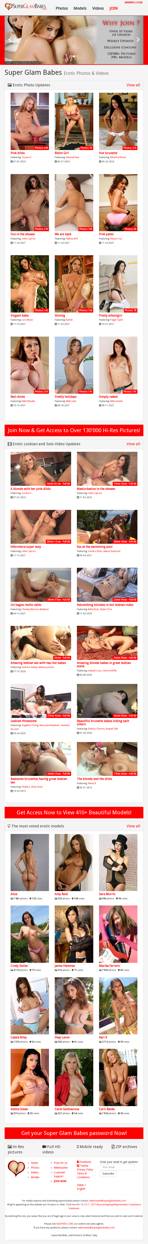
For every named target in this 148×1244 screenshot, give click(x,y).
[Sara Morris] (118, 862)
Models (80, 8)
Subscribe (108, 1173)
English (81, 1188)
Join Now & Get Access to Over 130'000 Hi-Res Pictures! (74, 430)
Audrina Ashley (29, 667)
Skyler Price (106, 609)
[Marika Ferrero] (118, 934)
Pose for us (60, 1162)
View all (133, 85)
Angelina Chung (30, 725)
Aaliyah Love (94, 670)
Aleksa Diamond (111, 551)
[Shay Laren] (74, 1006)
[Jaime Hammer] (74, 934)
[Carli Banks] (118, 1077)
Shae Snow (37, 786)
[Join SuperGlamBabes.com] (30, 121)
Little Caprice (28, 238)
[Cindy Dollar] (30, 934)
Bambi (69, 320)
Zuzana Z (27, 157)
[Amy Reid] (74, 862)
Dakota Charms (96, 728)
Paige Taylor (116, 320)
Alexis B (92, 783)
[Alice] (30, 862)
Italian (80, 1184)
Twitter (83, 1165)
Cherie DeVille (109, 670)
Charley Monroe (30, 609)
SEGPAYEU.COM (64, 1223)
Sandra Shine (95, 551)
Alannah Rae (72, 157)
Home (34, 1162)
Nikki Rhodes (28, 401)
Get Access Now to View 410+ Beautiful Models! (74, 812)
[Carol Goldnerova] (74, 1077)
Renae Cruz (116, 238)
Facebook (85, 1161)
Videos (98, 8)
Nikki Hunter (116, 401)
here (74, 1204)
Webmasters (61, 1167)
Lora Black (27, 320)
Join (114, 8)
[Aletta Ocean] (30, 1077)
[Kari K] (118, 1006)
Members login (133, 2)
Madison (44, 609)
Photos (62, 8)
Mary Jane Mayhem (50, 725)
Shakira (26, 786)
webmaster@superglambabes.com (107, 1200)
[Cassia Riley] (30, 1006)
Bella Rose (93, 609)
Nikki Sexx (71, 401)
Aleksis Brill (72, 238)
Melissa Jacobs (46, 667)
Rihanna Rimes (118, 157)
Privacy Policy (85, 1169)
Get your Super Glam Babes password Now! (74, 1133)
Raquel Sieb (112, 728)
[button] (10, 39)
